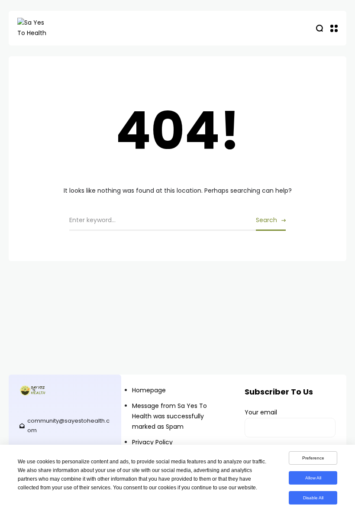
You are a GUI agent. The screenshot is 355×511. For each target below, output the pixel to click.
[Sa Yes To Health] (60, 28)
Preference (313, 458)
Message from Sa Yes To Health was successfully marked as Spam (169, 416)
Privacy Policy (152, 442)
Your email (261, 412)
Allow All (313, 477)
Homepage (149, 390)
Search (266, 220)
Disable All (313, 497)
